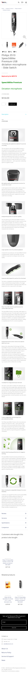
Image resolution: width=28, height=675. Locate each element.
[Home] (4, 4)
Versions (4, 518)
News (3, 660)
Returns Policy (6, 652)
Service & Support (8, 656)
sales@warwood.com (8, 644)
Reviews (4, 513)
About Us (5, 648)
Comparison (5, 527)
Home (3, 8)
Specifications (6, 523)
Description (5, 114)
